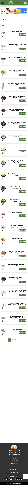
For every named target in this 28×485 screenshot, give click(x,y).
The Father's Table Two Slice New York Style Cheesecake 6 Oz (17, 291)
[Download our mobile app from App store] (9, 479)
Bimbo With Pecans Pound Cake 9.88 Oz (16, 84)
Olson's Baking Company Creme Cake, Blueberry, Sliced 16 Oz (16, 316)
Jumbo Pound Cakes (16, 31)
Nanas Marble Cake (17, 329)
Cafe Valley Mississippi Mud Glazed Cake (16, 278)
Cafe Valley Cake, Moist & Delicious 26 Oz (17, 200)
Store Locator (14, 460)
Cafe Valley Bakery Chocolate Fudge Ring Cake (17, 97)
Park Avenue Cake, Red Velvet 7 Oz (16, 265)
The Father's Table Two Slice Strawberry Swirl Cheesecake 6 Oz (16, 303)
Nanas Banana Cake (16, 238)
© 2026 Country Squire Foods (14, 483)
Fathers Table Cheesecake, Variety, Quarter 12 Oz (16, 109)
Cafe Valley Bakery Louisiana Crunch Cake (16, 135)
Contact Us (14, 463)
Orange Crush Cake (16, 212)
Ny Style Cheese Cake (17, 148)
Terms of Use (14, 472)
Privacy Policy (14, 469)
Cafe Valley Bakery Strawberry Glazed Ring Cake (17, 187)
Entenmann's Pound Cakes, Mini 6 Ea (17, 45)
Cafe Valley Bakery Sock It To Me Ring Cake (17, 161)
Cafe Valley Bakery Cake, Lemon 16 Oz (16, 174)
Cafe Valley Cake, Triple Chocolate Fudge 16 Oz (17, 122)
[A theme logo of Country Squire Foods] (11, 2)
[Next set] (22, 340)
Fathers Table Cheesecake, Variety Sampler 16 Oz (16, 252)
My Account (14, 458)
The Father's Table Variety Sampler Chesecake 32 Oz (17, 226)
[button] (13, 11)
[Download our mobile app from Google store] (18, 479)
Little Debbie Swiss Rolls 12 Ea (17, 57)
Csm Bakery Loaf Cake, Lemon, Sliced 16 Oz (16, 71)
